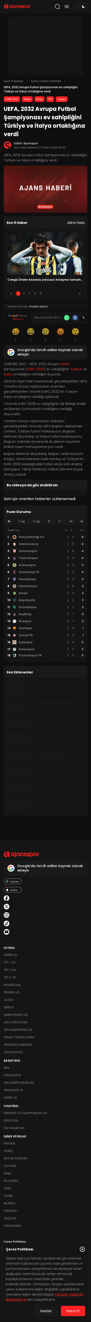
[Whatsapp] (67, 317)
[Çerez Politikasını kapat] (82, 1249)
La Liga (9, 1000)
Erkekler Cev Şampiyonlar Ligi (25, 1113)
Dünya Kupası (13, 1052)
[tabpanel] (45, 592)
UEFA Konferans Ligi (18, 1030)
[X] (83, 317)
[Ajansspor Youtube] (6, 932)
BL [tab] (82, 521)
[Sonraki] (80, 293)
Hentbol (10, 1143)
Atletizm (10, 1166)
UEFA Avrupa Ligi (15, 1022)
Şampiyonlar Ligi (16, 1015)
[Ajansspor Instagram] (6, 915)
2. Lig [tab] (36, 521)
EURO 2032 (12, 99)
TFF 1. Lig (9, 962)
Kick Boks (11, 1181)
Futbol (27, 99)
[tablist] (45, 521)
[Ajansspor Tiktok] (6, 923)
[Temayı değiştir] (80, 6)
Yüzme (8, 1196)
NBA (6, 1068)
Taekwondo (12, 1226)
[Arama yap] (57, 6)
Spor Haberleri (13, 81)
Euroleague (12, 1075)
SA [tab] (71, 521)
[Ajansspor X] (6, 906)
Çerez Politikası (15, 1242)
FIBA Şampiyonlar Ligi (19, 1083)
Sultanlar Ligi (14, 1128)
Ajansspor (30, 143)
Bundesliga (12, 985)
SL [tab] (9, 521)
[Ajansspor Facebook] (6, 898)
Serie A (9, 1007)
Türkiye (62, 99)
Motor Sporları (15, 1158)
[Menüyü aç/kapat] (67, 6)
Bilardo (9, 1203)
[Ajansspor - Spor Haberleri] (17, 6)
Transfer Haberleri (18, 1045)
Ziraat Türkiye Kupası (19, 1037)
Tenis (7, 1188)
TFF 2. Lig (10, 970)
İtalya (39, 99)
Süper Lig (10, 955)
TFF (50, 99)
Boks (7, 1173)
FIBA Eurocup (13, 1090)
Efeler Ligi (11, 1120)
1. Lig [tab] (22, 521)
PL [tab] (49, 521)
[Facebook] (75, 317)
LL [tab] (60, 521)
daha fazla (75, 222)
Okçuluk (10, 1218)
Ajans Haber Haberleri (46, 81)
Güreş (8, 1151)
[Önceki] (11, 293)
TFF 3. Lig (10, 977)
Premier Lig (12, 992)
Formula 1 (11, 1211)
